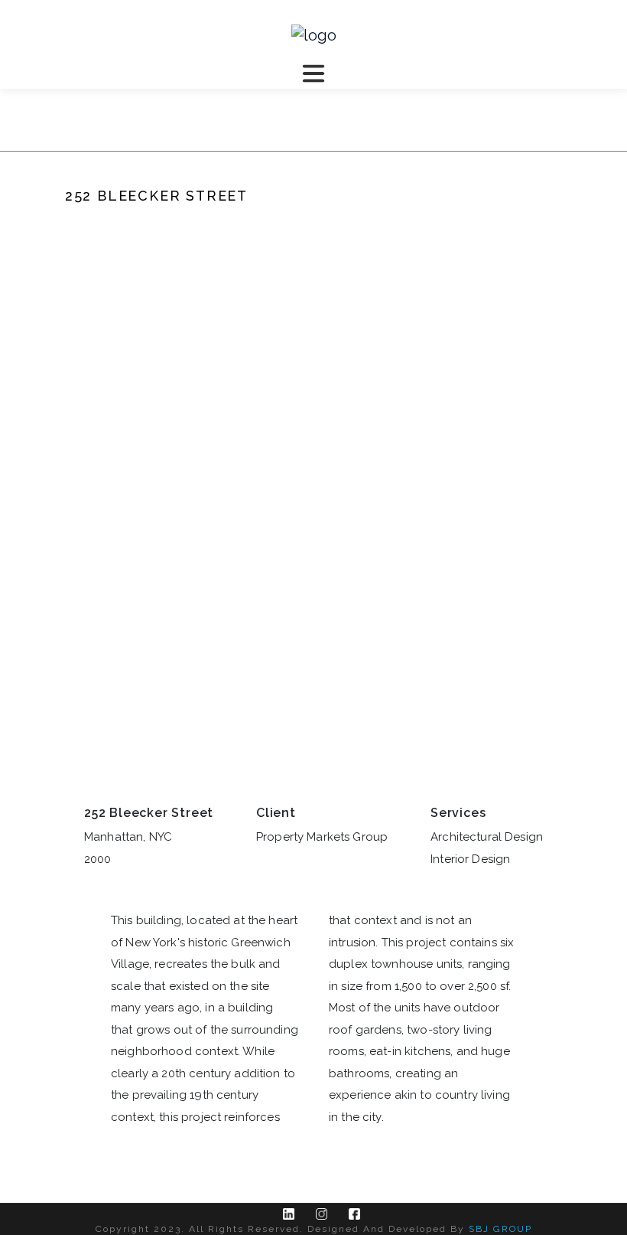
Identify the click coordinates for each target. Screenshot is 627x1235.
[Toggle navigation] (313, 73)
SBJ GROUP (500, 1229)
